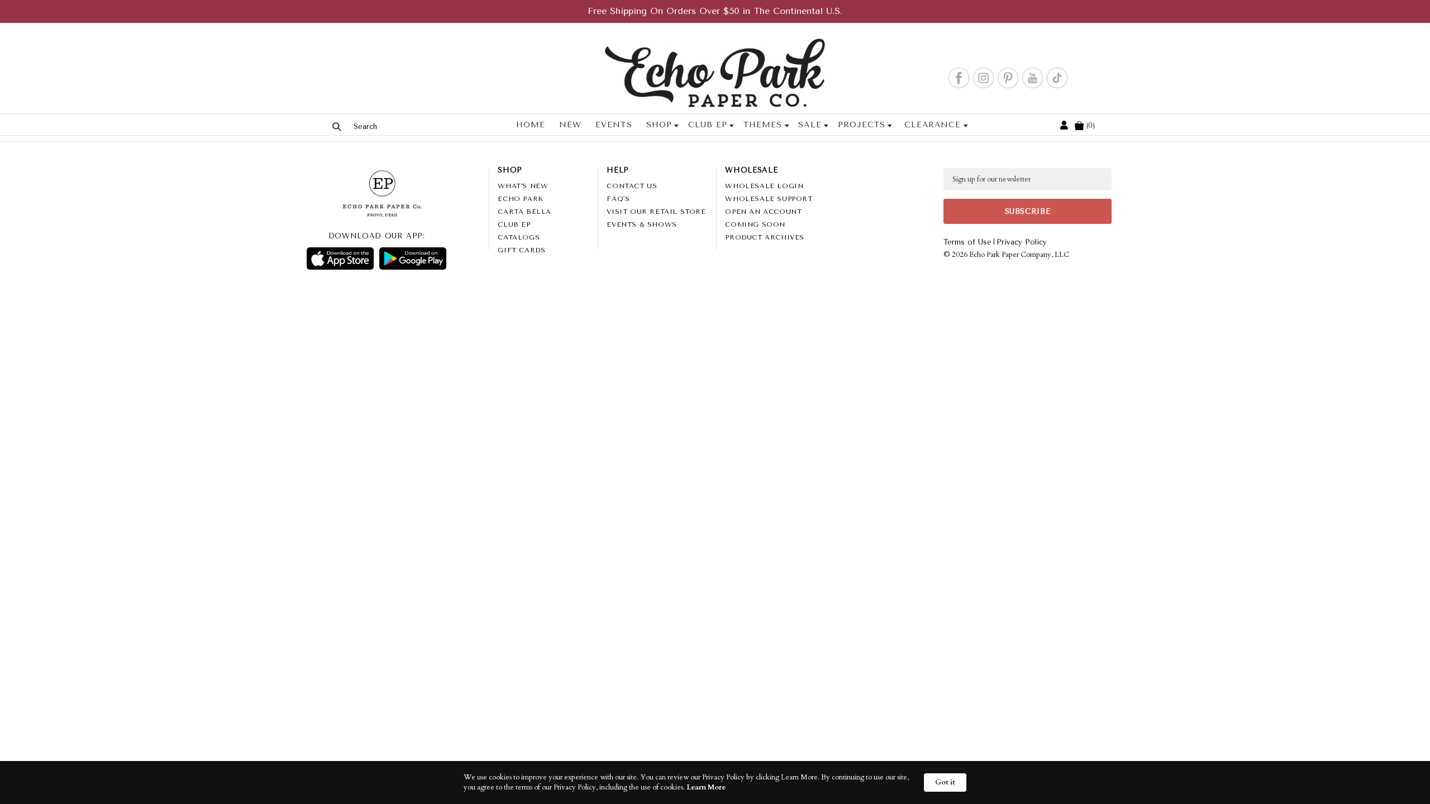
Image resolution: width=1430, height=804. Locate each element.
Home (530, 125)
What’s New (523, 186)
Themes (762, 125)
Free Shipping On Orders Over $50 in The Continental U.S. (715, 11)
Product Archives (764, 237)
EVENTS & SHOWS (641, 224)
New (570, 125)
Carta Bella (524, 212)
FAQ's (618, 199)
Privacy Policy (1022, 242)
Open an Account (763, 212)
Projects (861, 125)
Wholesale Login (764, 186)
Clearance (932, 125)
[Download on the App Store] (340, 258)
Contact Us (632, 186)
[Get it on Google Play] (412, 258)
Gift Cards (521, 250)
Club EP (707, 125)
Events (613, 125)
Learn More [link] (706, 787)
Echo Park (520, 199)
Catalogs (519, 237)
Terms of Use (967, 242)
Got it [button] (945, 782)
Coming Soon (755, 224)
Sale (809, 125)
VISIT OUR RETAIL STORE (656, 212)
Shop (659, 125)
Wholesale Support (768, 199)
